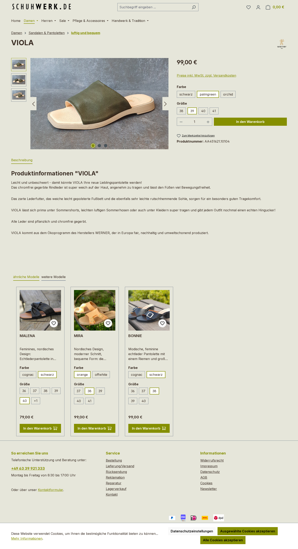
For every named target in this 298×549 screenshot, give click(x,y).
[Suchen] (193, 7)
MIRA (78, 336)
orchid (228, 94)
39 (192, 111)
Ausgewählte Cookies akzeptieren (247, 531)
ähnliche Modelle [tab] (26, 277)
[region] (90, 103)
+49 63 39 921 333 (28, 468)
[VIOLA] (99, 103)
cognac (28, 375)
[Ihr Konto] (258, 7)
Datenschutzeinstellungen (192, 531)
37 (35, 391)
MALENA (27, 336)
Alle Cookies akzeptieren (223, 540)
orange (82, 375)
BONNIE (135, 336)
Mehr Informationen (26, 538)
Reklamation (115, 477)
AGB (203, 477)
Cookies (206, 483)
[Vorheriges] (33, 103)
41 (214, 111)
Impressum (209, 466)
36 (24, 391)
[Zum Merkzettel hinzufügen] (54, 323)
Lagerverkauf (116, 489)
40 (203, 111)
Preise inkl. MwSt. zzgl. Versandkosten (206, 75)
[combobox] (153, 7)
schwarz (186, 94)
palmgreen (208, 94)
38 (181, 111)
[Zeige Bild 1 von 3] (93, 145)
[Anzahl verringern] (181, 122)
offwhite (101, 375)
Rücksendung (116, 472)
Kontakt (112, 494)
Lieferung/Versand (120, 466)
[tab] (21, 160)
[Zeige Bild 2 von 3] (99, 145)
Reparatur (113, 483)
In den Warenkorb (250, 122)
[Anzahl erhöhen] (208, 122)
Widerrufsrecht (212, 460)
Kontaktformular (50, 490)
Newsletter (208, 489)
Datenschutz (210, 472)
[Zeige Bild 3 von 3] (105, 145)
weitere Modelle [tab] (53, 277)
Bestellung (114, 460)
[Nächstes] (165, 103)
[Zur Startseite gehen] (41, 6)
